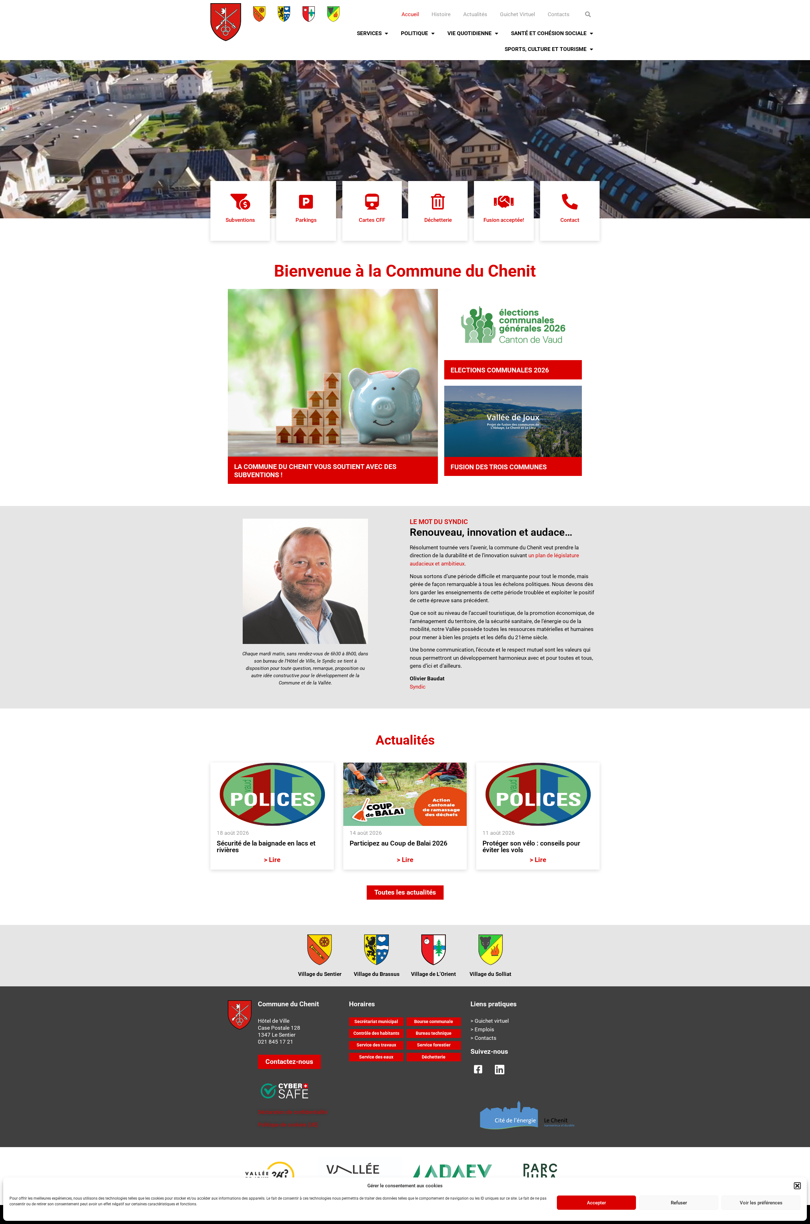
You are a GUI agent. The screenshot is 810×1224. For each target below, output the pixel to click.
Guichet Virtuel (517, 14)
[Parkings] (306, 201)
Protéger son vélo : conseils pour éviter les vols (531, 847)
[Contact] (570, 201)
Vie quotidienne (469, 33)
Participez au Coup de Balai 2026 (398, 843)
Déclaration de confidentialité (292, 1112)
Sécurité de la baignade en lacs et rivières (266, 847)
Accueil (410, 14)
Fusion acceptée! (503, 220)
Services (369, 33)
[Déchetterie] (438, 201)
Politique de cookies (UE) (288, 1124)
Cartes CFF (372, 220)
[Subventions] (240, 201)
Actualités (475, 14)
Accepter (596, 1203)
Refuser (679, 1203)
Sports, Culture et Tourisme (546, 49)
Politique (414, 33)
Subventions (240, 220)
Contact (569, 220)
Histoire (441, 14)
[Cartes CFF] (372, 201)
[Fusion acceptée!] (504, 201)
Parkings (306, 220)
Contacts (559, 14)
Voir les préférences (761, 1203)
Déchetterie (438, 220)
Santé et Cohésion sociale (549, 33)
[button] (797, 1186)
